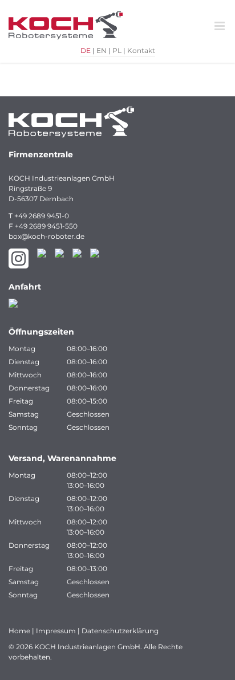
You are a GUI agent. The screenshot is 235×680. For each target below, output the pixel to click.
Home (19, 630)
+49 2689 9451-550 (46, 226)
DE (85, 50)
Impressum (56, 630)
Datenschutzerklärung (120, 630)
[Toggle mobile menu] (220, 26)
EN (101, 50)
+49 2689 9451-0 (41, 215)
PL (116, 50)
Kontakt (141, 50)
